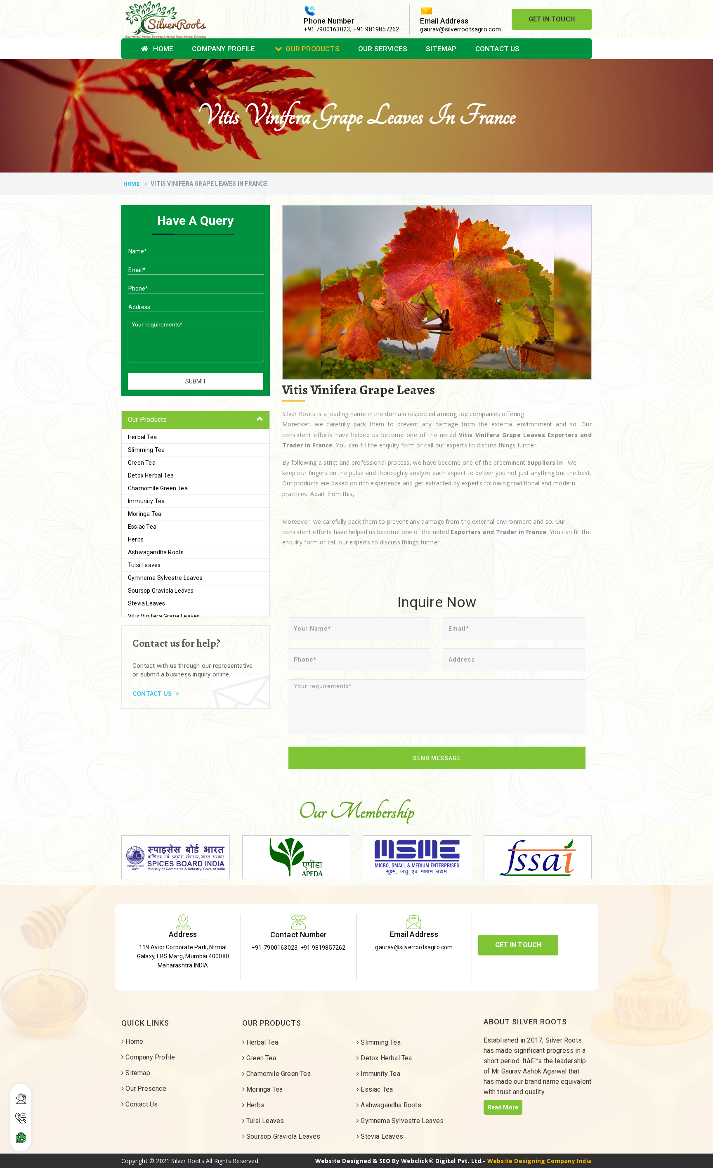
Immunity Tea (146, 501)
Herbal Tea (142, 437)
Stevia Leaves (146, 603)
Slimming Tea (146, 450)
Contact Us (497, 49)
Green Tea (142, 462)
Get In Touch (552, 19)
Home (162, 49)
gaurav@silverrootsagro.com (460, 29)
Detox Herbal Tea (151, 475)
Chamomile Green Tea (158, 488)
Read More (503, 1107)
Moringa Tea (144, 514)
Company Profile (223, 49)
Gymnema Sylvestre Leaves (165, 578)
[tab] (195, 420)
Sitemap (441, 49)
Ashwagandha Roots (156, 552)
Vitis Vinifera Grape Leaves (164, 616)
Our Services (382, 49)
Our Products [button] (147, 419)
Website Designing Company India (539, 1161)
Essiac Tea (142, 526)
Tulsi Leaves (144, 565)
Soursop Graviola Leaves (161, 590)
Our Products (312, 49)
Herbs (136, 539)
